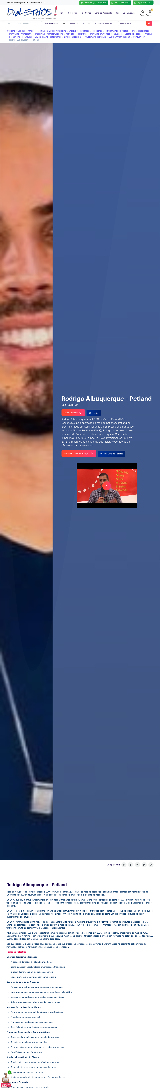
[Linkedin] (144, 864)
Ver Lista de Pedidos (113, 453)
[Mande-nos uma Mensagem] (6, 1079)
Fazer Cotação (72, 412)
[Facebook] (130, 864)
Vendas (21, 31)
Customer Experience (95, 37)
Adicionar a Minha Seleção (77, 453)
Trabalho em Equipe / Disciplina (51, 31)
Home (12, 31)
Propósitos (97, 31)
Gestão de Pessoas (133, 34)
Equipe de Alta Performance (47, 37)
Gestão (148, 34)
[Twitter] (137, 864)
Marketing (71, 34)
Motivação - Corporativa (20, 34)
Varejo (31, 31)
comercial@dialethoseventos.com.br (27, 2)
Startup (72, 31)
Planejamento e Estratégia (117, 31)
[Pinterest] (151, 864)
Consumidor (139, 37)
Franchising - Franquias (20, 37)
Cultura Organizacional (119, 37)
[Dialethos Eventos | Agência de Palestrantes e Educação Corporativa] (32, 12)
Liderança (83, 34)
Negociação (143, 31)
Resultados (84, 31)
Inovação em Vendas (100, 34)
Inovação (117, 34)
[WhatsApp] (123, 864)
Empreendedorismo (73, 37)
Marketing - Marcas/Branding (49, 34)
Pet (133, 31)
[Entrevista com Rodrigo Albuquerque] (107, 485)
